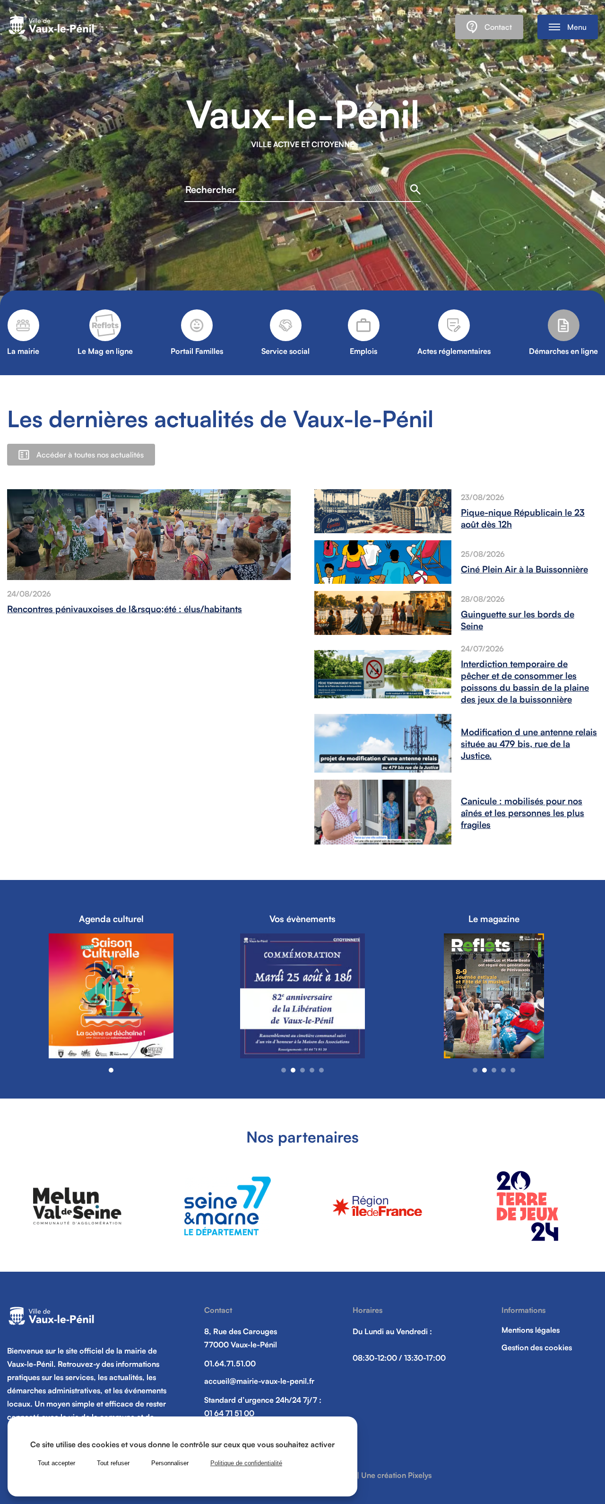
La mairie (23, 351)
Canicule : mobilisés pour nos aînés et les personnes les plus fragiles (522, 812)
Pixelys (420, 1475)
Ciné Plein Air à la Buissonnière (524, 568)
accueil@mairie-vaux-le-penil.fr (259, 1381)
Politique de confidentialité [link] (246, 1463)
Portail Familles (197, 351)
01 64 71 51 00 (229, 1413)
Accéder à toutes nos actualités (90, 454)
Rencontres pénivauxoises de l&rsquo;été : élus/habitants (124, 608)
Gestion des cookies (536, 1347)
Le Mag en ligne (105, 351)
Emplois (363, 351)
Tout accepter (56, 1463)
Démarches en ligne (563, 351)
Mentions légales (530, 1330)
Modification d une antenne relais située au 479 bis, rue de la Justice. (529, 743)
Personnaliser (170, 1463)
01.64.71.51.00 (230, 1363)
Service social (285, 351)
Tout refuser (113, 1463)
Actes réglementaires (454, 351)
